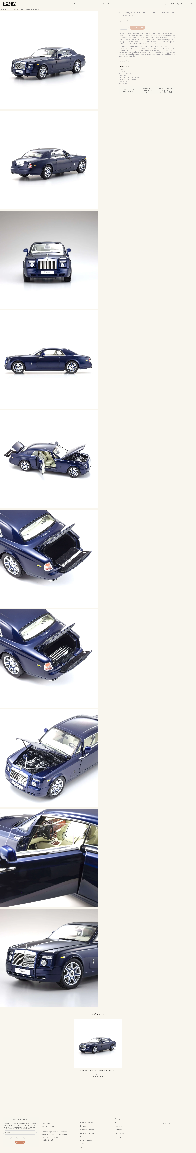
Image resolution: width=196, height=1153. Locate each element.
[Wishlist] (187, 4)
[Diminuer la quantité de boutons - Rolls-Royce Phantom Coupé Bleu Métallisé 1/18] (121, 28)
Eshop (117, 1122)
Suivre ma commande (87, 1129)
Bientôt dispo (119, 1133)
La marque (118, 1137)
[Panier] (191, 4)
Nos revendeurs (86, 1137)
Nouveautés (119, 1126)
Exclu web (118, 1129)
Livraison (83, 1126)
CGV (82, 1144)
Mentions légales (86, 1140)
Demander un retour (87, 1133)
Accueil (3, 9)
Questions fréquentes (87, 1122)
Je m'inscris (20, 1142)
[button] (76, 4)
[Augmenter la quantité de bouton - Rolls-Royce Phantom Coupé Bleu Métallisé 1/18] (127, 28)
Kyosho (128, 61)
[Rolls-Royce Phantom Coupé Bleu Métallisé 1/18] (98, 1043)
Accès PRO (84, 1147)
